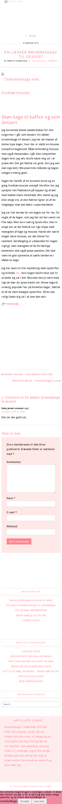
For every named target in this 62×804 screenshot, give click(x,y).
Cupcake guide (31, 651)
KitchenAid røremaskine (31, 610)
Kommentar (14, 462)
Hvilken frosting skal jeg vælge (31, 656)
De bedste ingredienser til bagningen (31, 605)
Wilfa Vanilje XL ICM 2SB (31, 615)
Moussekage (39, 61)
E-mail (12, 512)
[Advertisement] (31, 336)
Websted (12, 526)
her (18, 273)
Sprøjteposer (31, 620)
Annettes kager (31, 786)
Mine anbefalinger (31, 681)
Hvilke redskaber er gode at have (31, 600)
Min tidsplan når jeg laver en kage (31, 661)
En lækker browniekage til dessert (30, 54)
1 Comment (52, 61)
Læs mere (39, 801)
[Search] (57, 704)
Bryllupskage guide (30, 676)
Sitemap (48, 786)
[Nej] (49, 802)
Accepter (25, 801)
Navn (11, 498)
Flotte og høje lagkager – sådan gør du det (31, 671)
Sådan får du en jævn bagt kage (31, 666)
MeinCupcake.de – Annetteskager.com (35, 380)
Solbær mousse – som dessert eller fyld (28, 374)
